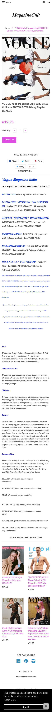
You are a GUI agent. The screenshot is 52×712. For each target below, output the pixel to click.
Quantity (6, 130)
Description (25, 171)
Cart (48, 3)
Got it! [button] (26, 707)
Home (7, 28)
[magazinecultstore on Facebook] (18, 662)
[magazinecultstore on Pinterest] (26, 662)
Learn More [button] (10, 700)
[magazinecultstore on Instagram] (33, 662)
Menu (8, 3)
